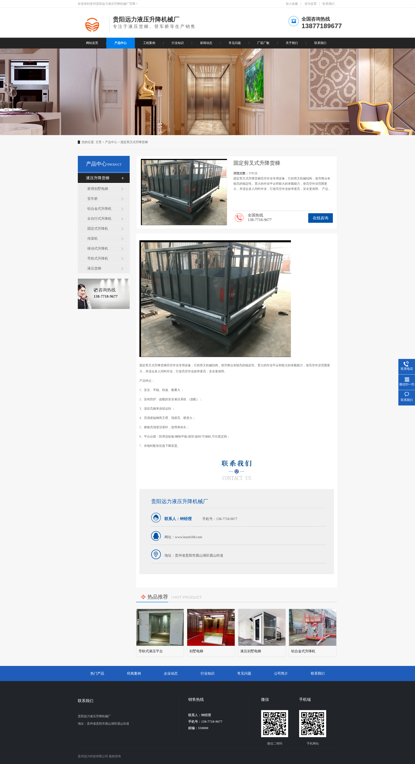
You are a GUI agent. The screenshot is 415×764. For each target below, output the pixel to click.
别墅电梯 (196, 651)
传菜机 (92, 238)
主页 (99, 142)
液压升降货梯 (97, 178)
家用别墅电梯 (97, 189)
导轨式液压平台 (151, 651)
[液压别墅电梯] (262, 627)
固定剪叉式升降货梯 (134, 142)
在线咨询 (320, 218)
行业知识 (207, 673)
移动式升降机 (97, 248)
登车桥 (92, 198)
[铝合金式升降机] (312, 627)
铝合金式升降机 (99, 208)
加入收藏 (292, 3)
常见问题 (244, 673)
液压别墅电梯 (250, 651)
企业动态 (171, 673)
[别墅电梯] (211, 627)
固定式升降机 (97, 228)
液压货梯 (94, 268)
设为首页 (311, 3)
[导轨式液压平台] (160, 627)
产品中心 (111, 142)
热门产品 (97, 673)
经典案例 (134, 673)
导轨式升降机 (97, 258)
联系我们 (328, 3)
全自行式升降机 (99, 218)
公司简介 (281, 673)
